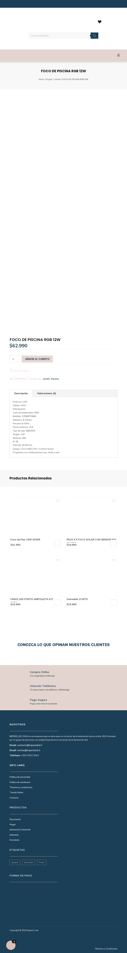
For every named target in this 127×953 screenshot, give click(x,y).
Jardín (57, 79)
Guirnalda (28, 862)
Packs (42, 862)
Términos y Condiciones (106, 948)
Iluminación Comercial (20, 829)
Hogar (49, 79)
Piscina (55, 378)
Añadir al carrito (37, 359)
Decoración (15, 819)
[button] (19, 371)
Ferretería (14, 840)
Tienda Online (16, 792)
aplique (14, 862)
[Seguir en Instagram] (11, 4)
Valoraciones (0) (46, 393)
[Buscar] (94, 35)
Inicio (41, 79)
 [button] (57, 542)
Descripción (21, 393)
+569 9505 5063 (30, 755)
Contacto (14, 797)
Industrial (14, 835)
